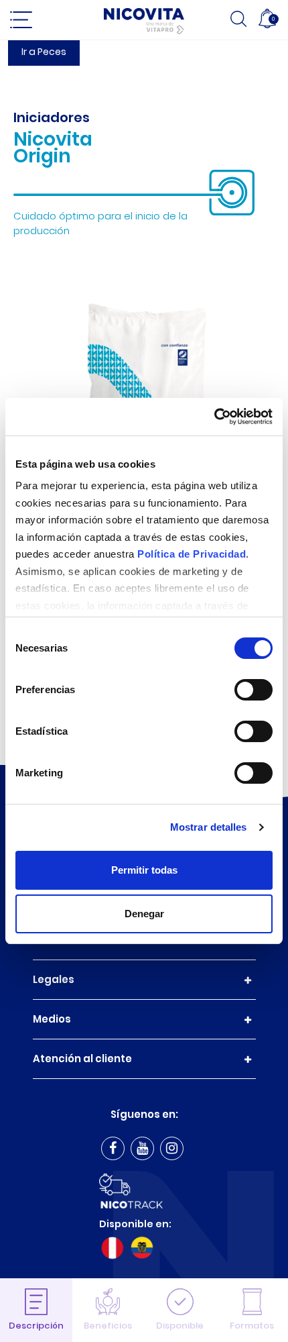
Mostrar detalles (208, 827)
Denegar (144, 913)
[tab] (36, 1310)
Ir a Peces (43, 51)
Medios (52, 1019)
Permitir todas (144, 870)
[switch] (253, 690)
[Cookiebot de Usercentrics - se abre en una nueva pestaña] (214, 416)
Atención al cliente (82, 1058)
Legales (53, 979)
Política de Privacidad (191, 554)
